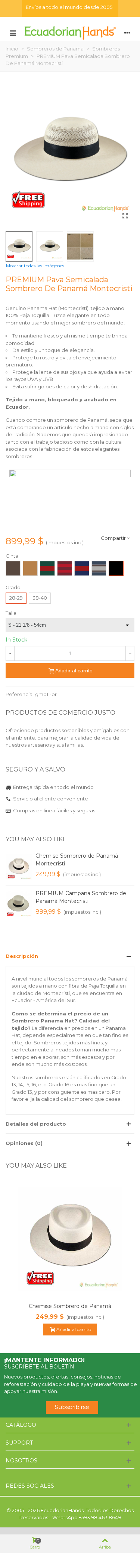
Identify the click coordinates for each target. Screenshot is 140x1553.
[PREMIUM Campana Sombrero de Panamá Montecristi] (19, 904)
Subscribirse (72, 1406)
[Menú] (13, 33)
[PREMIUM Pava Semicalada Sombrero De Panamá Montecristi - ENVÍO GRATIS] (125, 216)
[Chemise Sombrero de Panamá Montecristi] (19, 867)
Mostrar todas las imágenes (35, 265)
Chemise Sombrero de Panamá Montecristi (76, 859)
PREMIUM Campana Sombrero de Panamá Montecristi (80, 897)
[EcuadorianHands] (70, 32)
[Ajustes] (127, 33)
